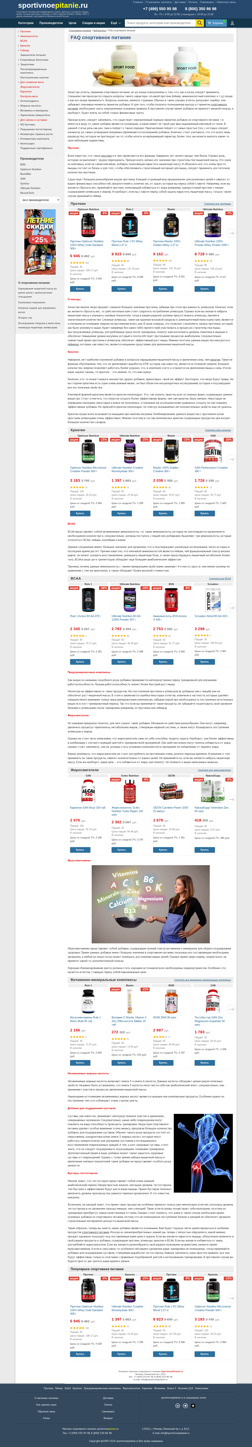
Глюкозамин (201, 1388)
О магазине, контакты (159, 2)
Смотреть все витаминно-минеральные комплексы (202, 980)
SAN (22, 178)
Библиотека (100, 30)
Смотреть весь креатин (218, 430)
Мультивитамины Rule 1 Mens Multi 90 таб (85, 1019)
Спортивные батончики (34, 59)
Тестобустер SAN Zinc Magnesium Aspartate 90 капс (210, 1021)
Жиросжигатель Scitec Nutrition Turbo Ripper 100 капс (127, 811)
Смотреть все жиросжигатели (214, 770)
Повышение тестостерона (36, 129)
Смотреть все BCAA (220, 578)
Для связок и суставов (33, 119)
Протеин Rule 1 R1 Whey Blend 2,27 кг (127, 243)
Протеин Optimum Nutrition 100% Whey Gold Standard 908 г (86, 245)
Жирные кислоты (30, 105)
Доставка (180, 2)
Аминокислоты (29, 36)
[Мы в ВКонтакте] (175, 1405)
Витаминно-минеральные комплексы (104, 980)
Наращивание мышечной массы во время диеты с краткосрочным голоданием (37, 292)
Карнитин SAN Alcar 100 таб (88, 807)
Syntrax (24, 183)
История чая (25, 317)
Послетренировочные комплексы (33, 71)
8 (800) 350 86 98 (200, 9)
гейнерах (73, 344)
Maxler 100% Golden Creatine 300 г (165, 469)
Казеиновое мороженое (31, 302)
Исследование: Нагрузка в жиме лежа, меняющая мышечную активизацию (39, 325)
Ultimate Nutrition (30, 188)
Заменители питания (33, 54)
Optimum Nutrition (31, 169)
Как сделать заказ (46, 1404)
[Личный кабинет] (232, 23)
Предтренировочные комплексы (102, 1388)
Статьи (46, 1418)
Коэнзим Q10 (185, 1388)
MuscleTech (27, 192)
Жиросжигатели (85, 770)
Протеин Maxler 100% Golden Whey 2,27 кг (166, 243)
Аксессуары (27, 143)
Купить (80, 288)
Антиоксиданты (29, 100)
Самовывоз (207, 2)
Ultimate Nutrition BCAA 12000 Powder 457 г (126, 617)
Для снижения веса (32, 82)
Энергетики (27, 64)
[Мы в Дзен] (191, 1405)
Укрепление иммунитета (35, 115)
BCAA (76, 578)
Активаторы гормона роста (36, 134)
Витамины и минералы (34, 110)
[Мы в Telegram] (183, 1405)
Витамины (159, 1388)
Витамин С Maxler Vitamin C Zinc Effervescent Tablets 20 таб (129, 1021)
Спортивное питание (80, 30)
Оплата (192, 2)
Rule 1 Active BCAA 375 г (85, 616)
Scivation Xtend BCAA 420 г (211, 616)
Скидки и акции (93, 23)
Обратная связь (226, 2)
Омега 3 (171, 1388)
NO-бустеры (27, 124)
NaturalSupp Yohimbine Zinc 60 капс (212, 809)
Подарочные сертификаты (36, 148)
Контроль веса (29, 96)
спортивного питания (95, 1232)
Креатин (78, 430)
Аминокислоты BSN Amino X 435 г (170, 617)
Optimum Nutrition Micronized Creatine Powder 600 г (88, 469)
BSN (22, 164)
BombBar (25, 173)
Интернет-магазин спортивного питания (151, 1371)
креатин (215, 359)
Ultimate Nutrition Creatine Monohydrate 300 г (127, 469)
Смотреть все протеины (217, 203)
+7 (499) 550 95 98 (160, 9)
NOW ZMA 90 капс (165, 1017)
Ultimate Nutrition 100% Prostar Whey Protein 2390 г (212, 243)
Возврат (108, 1418)
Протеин (78, 204)
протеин (106, 155)
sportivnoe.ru (53, 5)
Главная (138, 2)
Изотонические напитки (34, 77)
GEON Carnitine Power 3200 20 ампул (170, 809)
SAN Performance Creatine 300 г (211, 469)
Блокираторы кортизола (34, 138)
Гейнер (24, 50)
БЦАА (68, 1388)
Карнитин (26, 91)
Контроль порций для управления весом (37, 310)
